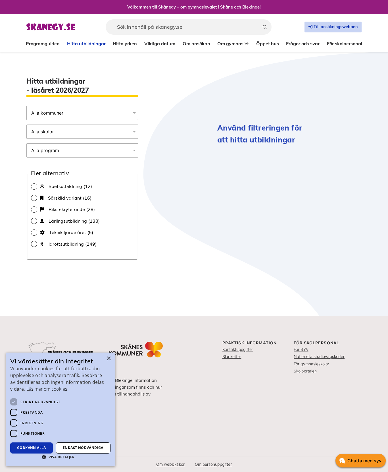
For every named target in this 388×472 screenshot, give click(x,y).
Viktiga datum (159, 43)
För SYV (301, 349)
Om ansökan (196, 43)
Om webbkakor (170, 464)
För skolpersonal (344, 43)
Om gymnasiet (233, 43)
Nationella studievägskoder (319, 356)
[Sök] (264, 27)
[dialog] (60, 409)
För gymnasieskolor (311, 363)
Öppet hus (267, 43)
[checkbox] (82, 186)
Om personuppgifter (213, 464)
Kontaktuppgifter (237, 349)
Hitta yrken (125, 43)
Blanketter (231, 356)
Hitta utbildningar (86, 43)
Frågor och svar (303, 43)
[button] (60, 457)
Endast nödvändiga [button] (83, 447)
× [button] (109, 359)
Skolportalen (305, 371)
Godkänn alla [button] (31, 447)
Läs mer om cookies (46, 389)
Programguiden (43, 43)
